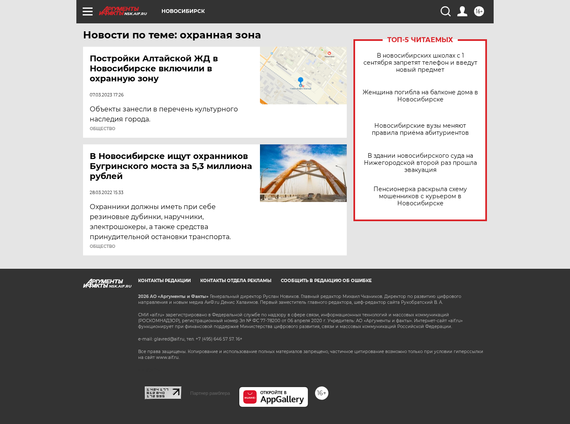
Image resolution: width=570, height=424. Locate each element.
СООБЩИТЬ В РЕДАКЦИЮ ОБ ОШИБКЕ (326, 280)
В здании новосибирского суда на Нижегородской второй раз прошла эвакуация (420, 163)
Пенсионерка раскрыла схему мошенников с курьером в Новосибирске (420, 196)
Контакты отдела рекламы (235, 280)
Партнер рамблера (210, 393)
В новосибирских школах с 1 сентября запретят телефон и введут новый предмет (420, 62)
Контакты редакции (164, 280)
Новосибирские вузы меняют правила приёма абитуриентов (420, 129)
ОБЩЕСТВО (102, 129)
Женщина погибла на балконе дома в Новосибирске (420, 96)
